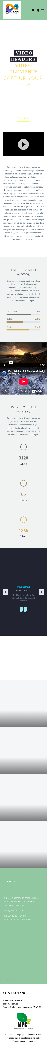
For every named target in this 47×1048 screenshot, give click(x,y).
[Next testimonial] (41, 592)
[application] (23, 144)
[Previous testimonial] (5, 592)
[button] (33, 10)
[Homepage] (12, 10)
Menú (42, 10)
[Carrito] (37, 10)
